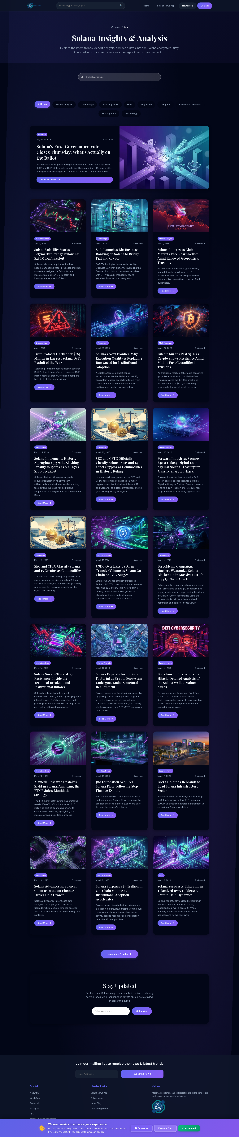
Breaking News (110, 104)
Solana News (97, 1098)
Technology (87, 104)
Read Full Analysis (49, 179)
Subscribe (141, 1011)
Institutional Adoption (190, 104)
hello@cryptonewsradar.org (43, 1119)
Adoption (165, 104)
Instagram (34, 1108)
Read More (43, 286)
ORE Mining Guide (99, 1108)
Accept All (190, 1128)
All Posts (42, 104)
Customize (143, 1128)
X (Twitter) (35, 1093)
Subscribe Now (141, 1074)
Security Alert (109, 113)
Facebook (35, 1103)
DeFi (129, 104)
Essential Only (165, 1128)
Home (146, 6)
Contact (205, 6)
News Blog (187, 6)
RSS (32, 1113)
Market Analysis (64, 104)
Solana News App (166, 6)
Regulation (146, 104)
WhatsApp (35, 1098)
